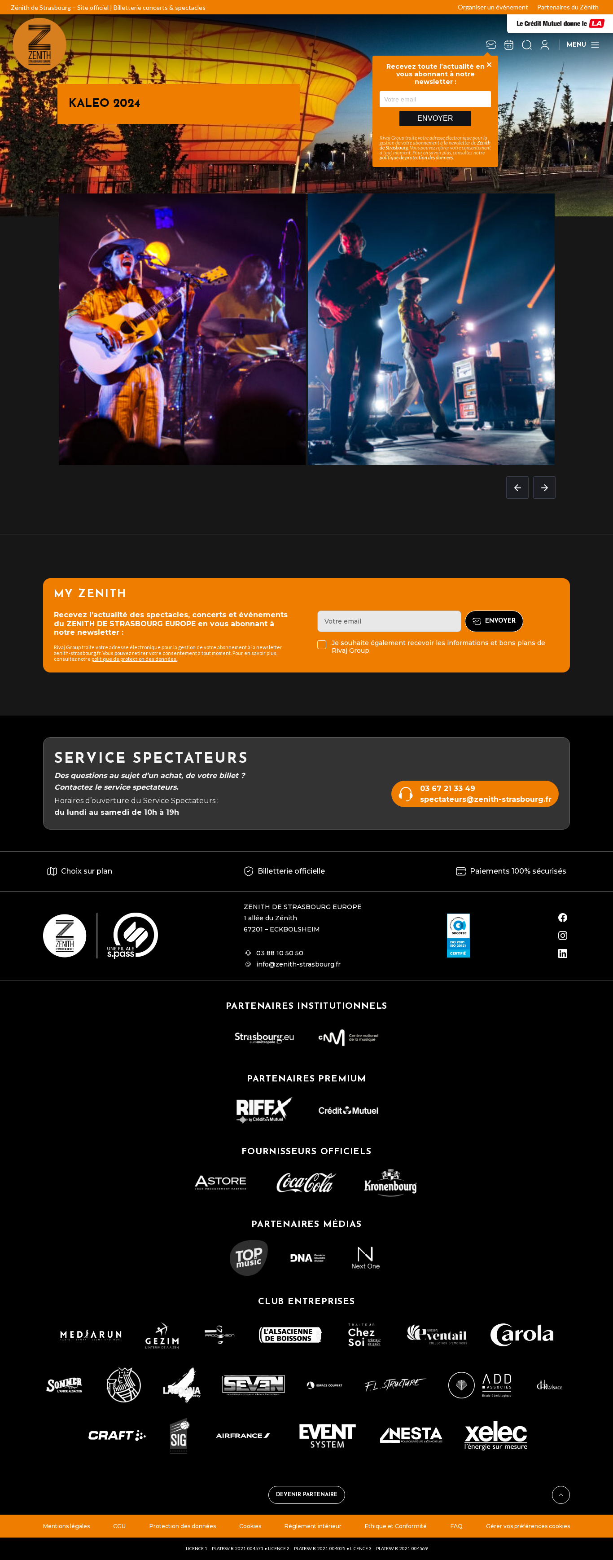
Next (544, 487)
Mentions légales (66, 1526)
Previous (517, 487)
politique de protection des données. (134, 659)
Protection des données (182, 1526)
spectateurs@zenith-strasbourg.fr (486, 799)
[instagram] (563, 935)
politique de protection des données (416, 157)
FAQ (457, 1526)
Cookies (250, 1526)
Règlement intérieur (313, 1526)
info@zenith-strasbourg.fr (298, 964)
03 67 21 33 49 (447, 788)
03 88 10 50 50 (279, 953)
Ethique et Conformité (396, 1526)
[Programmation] (509, 45)
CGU (119, 1526)
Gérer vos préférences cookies (528, 1526)
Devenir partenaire (306, 1495)
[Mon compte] (545, 45)
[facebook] (563, 917)
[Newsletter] (491, 45)
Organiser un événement (493, 7)
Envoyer (435, 118)
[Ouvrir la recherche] (527, 45)
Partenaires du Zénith (568, 7)
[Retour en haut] (561, 1495)
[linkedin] (563, 953)
